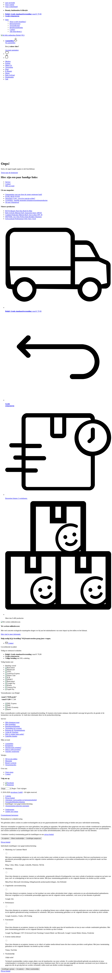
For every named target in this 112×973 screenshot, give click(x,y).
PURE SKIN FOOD (12, 196)
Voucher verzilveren (12, 751)
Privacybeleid (10, 798)
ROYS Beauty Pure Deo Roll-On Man (18, 211)
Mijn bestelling (10, 724)
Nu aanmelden (10, 43)
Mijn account (9, 186)
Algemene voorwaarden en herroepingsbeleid (21, 800)
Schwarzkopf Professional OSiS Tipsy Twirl (20, 219)
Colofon (8, 796)
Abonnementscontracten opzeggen (17, 806)
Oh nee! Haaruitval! (12, 202)
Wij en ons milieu (11, 759)
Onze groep (9, 772)
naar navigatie (10, 3)
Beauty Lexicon (10, 763)
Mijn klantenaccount (12, 722)
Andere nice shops (11, 811)
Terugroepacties (10, 765)
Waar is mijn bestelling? (18, 22)
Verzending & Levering (13, 728)
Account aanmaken (12, 50)
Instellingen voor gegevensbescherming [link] (18, 804)
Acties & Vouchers (11, 732)
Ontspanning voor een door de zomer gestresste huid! (23, 194)
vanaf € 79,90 (23, 14)
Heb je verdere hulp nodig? (14, 734)
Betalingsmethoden (16, 27)
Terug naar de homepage (9, 173)
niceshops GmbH (17, 792)
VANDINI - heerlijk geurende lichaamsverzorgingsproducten (26, 200)
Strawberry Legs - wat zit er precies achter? (20, 198)
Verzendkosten (15, 26)
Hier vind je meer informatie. (11, 634)
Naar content (9, 5)
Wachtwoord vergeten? (13, 747)
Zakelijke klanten (11, 736)
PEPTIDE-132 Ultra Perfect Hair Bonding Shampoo (23, 217)
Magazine (8, 761)
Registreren (9, 746)
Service (7, 182)
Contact (12, 29)
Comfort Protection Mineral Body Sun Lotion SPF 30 (23, 215)
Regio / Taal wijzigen (19, 788)
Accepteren (5, 838)
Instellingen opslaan (8, 969)
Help (7, 20)
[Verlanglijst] (7, 54)
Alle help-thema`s (16, 31)
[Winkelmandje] (58, 57)
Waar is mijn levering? (13, 749)
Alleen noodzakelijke (17, 838)
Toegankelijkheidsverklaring (15, 802)
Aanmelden (9, 744)
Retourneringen (15, 24)
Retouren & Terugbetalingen (15, 730)
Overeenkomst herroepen (9, 815)
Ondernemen (9, 809)
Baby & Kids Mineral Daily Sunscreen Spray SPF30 (23, 213)
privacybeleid (49, 834)
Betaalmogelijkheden (12, 726)
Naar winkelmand (11, 7)
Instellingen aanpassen (33, 838)
